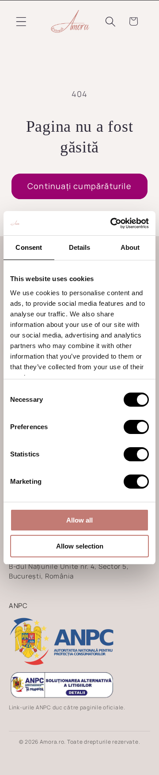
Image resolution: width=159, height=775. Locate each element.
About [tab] (130, 247)
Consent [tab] (28, 247)
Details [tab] (80, 247)
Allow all (79, 520)
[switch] (136, 427)
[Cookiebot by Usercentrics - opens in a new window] (112, 223)
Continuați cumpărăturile (79, 186)
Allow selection (79, 546)
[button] (21, 21)
